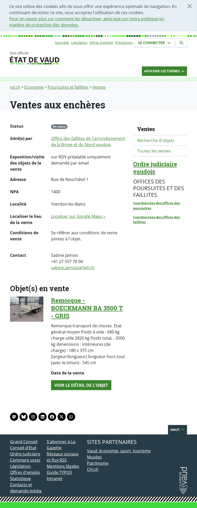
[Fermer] (189, 6)
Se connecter (152, 42)
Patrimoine (98, 463)
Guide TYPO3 (59, 472)
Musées (94, 457)
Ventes (99, 87)
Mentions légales (63, 466)
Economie (34, 87)
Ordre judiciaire (25, 454)
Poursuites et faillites (68, 87)
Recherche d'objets (155, 140)
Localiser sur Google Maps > (78, 216)
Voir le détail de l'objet (81, 385)
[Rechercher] (181, 42)
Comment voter (25, 460)
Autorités (62, 42)
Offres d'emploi (101, 42)
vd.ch (15, 87)
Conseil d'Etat (23, 448)
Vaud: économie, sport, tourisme (119, 451)
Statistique (20, 478)
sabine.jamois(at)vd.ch (72, 267)
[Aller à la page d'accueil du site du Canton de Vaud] (44, 58)
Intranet (54, 478)
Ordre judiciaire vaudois (155, 167)
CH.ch (92, 469)
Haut (175, 429)
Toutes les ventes (154, 151)
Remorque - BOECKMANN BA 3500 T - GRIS (87, 308)
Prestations (124, 42)
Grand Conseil (23, 441)
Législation (79, 42)
